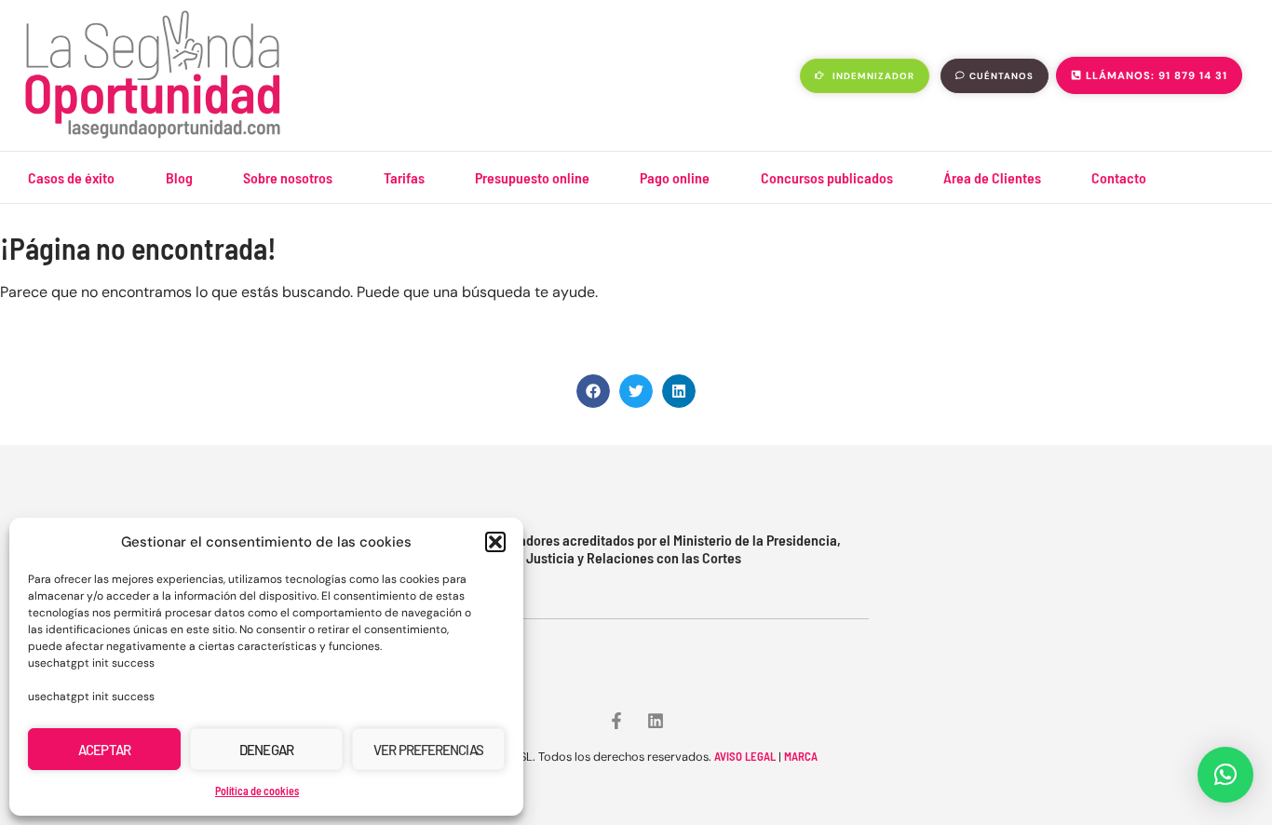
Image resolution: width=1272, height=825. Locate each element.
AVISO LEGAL (745, 756)
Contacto (1118, 177)
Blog (179, 177)
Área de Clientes (992, 177)
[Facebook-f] (616, 720)
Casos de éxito (71, 177)
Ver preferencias (428, 749)
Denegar (266, 749)
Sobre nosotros (287, 177)
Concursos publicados (827, 177)
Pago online (675, 177)
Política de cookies (257, 790)
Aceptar (104, 749)
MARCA (801, 756)
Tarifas (404, 177)
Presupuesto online (532, 177)
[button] (495, 542)
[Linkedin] (655, 720)
